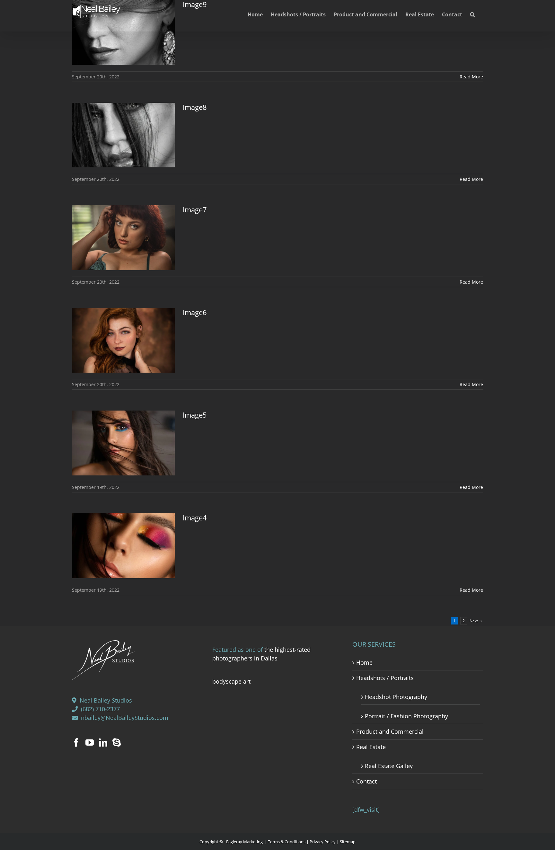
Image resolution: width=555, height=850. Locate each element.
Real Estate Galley (389, 766)
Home (364, 662)
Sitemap (348, 842)
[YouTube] (89, 742)
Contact (366, 781)
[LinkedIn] (103, 742)
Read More (471, 77)
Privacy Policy (323, 842)
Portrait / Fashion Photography (406, 716)
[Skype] (116, 742)
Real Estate (371, 747)
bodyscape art (231, 681)
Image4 (195, 517)
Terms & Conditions (286, 842)
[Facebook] (76, 742)
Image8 (195, 107)
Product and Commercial (390, 731)
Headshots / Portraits (385, 678)
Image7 (195, 209)
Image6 (195, 312)
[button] (472, 13)
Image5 (195, 415)
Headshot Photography (396, 697)
